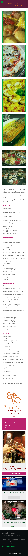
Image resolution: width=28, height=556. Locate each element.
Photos (6, 427)
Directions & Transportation (11, 422)
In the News (7, 425)
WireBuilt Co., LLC (17, 553)
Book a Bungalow (14, 497)
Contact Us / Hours (9, 420)
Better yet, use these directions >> (9, 546)
